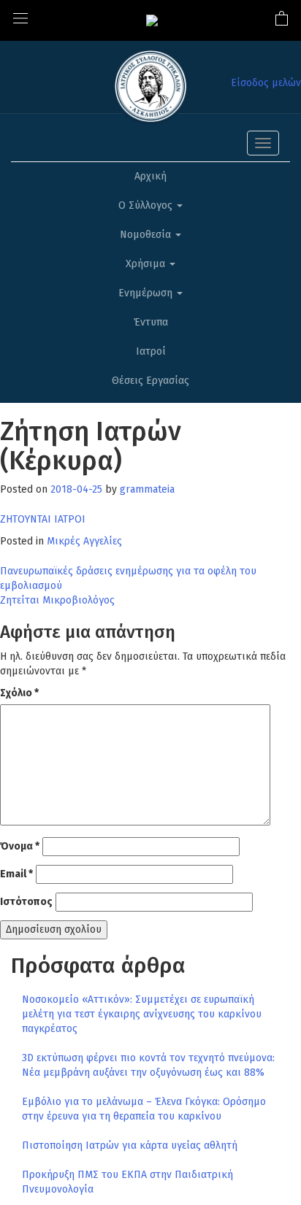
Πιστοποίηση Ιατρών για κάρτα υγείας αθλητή (129, 1145)
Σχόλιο (19, 693)
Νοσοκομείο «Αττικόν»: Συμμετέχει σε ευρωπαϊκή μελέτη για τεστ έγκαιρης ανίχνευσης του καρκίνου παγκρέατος (142, 1014)
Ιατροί (151, 351)
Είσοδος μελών (266, 83)
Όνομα (19, 846)
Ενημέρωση (146, 293)
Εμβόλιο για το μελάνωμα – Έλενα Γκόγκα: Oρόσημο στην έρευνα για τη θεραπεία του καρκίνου (144, 1109)
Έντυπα (151, 322)
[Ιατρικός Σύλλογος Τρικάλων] (152, 20)
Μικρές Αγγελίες (84, 541)
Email (16, 874)
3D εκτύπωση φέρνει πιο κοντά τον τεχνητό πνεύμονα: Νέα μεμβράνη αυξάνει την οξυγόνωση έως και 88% (148, 1065)
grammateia (147, 489)
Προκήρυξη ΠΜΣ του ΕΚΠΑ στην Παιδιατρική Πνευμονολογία (127, 1182)
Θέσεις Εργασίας (150, 380)
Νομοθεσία (147, 234)
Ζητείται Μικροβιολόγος (57, 600)
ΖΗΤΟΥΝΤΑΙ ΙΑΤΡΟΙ (42, 519)
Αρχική (150, 176)
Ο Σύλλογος (146, 205)
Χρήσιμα (147, 264)
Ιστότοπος (26, 902)
